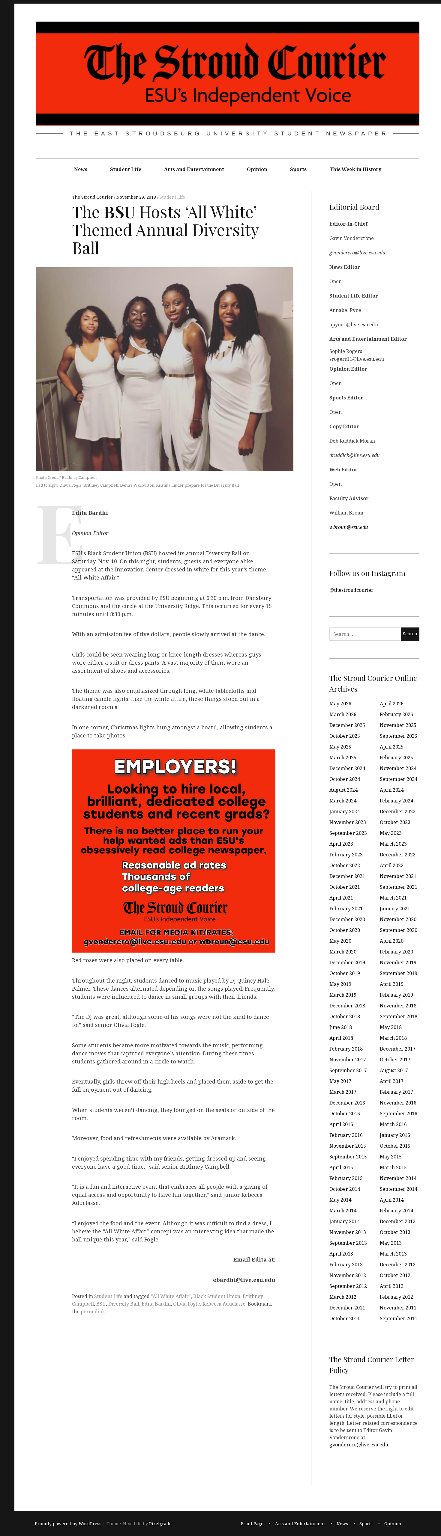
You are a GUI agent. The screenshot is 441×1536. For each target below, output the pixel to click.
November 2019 (398, 962)
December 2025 (347, 725)
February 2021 (346, 908)
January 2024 (344, 811)
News (80, 169)
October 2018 (344, 1016)
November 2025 (398, 725)
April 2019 (392, 984)
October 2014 (344, 1189)
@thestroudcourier (351, 589)
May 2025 (340, 746)
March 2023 (393, 844)
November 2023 (347, 822)
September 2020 (398, 930)
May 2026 (340, 703)
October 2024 (344, 779)
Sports (298, 169)
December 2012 (398, 1264)
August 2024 (343, 790)
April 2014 (392, 1199)
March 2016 (393, 1124)
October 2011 (344, 1318)
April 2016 (341, 1124)
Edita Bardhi (156, 1303)
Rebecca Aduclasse (223, 1303)
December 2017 (398, 1048)
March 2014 (342, 1210)
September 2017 (348, 1070)
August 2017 (394, 1070)
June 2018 (340, 1027)
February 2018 (346, 1048)
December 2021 (347, 876)
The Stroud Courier (93, 197)
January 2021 (395, 908)
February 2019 (396, 995)
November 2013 (347, 1232)
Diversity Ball (123, 1303)
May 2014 (340, 1199)
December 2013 (398, 1221)
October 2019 (344, 973)
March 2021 (393, 897)
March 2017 (342, 1092)
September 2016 (398, 1113)
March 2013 (393, 1253)
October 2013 (395, 1232)
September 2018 (398, 1016)
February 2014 (396, 1210)
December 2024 (347, 768)
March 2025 (342, 757)
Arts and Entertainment (194, 169)
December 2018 (347, 1005)
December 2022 (398, 854)
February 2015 (346, 1178)
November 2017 (347, 1059)
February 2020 (396, 951)
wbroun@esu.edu (348, 526)
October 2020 (344, 930)
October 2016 (344, 1113)
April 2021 (341, 897)
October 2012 (395, 1275)
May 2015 (391, 1156)
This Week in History (355, 169)
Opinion (257, 169)
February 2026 (396, 714)
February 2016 (346, 1135)
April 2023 (341, 844)
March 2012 (342, 1297)
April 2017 (392, 1081)
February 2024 (396, 800)
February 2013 (346, 1264)
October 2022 (344, 865)
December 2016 (347, 1102)
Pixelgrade (160, 1523)
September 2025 (398, 736)
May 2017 (340, 1081)
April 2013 (341, 1253)
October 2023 (395, 822)
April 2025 (392, 746)
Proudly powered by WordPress (68, 1523)
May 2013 (391, 1243)
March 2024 (342, 800)
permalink (93, 1311)
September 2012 (348, 1286)
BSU (101, 1303)
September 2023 (348, 833)
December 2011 (347, 1307)
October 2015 (395, 1146)
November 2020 (398, 919)
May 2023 (391, 833)
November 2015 (347, 1146)
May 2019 (340, 984)
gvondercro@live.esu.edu (358, 1444)
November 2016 (398, 1102)
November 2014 (398, 1178)
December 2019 (347, 962)
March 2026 (342, 714)
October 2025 (344, 736)
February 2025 (396, 757)
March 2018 (393, 1038)
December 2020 (347, 919)
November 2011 (398, 1307)
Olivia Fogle (186, 1303)
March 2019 (342, 995)
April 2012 (392, 1286)
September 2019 (398, 973)
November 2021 (398, 876)
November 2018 (398, 1005)
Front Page (252, 1523)
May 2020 (340, 941)
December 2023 (398, 811)
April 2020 (392, 941)
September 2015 (348, 1156)
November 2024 (398, 768)
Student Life (125, 169)
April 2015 (341, 1167)
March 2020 (342, 951)
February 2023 (346, 854)
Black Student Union (216, 1296)
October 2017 (395, 1059)
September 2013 (348, 1243)
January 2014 (344, 1221)
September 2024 (398, 779)
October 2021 (344, 887)
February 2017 (396, 1092)
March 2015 (393, 1167)
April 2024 (392, 790)
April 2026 (392, 703)
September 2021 (398, 887)
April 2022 (392, 865)
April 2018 (341, 1038)
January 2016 (395, 1135)
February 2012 (396, 1297)
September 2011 (398, 1318)
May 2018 (391, 1027)
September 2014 (398, 1189)
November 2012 (347, 1275)
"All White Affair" (171, 1296)
